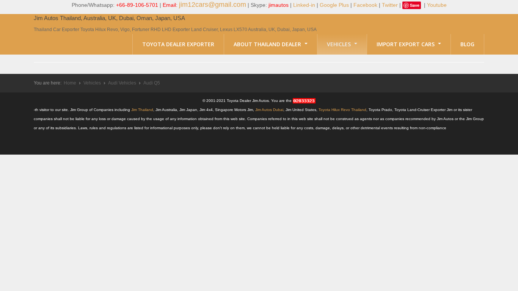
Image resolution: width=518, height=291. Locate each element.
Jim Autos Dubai (269, 110)
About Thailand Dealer (268, 44)
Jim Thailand (142, 110)
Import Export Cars (406, 44)
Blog (467, 44)
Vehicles (339, 44)
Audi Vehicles (122, 83)
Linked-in (304, 5)
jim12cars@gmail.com (212, 4)
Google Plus (334, 5)
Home (70, 83)
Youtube (437, 5)
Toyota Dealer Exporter (178, 44)
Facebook (365, 5)
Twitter (390, 5)
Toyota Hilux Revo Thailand (342, 110)
